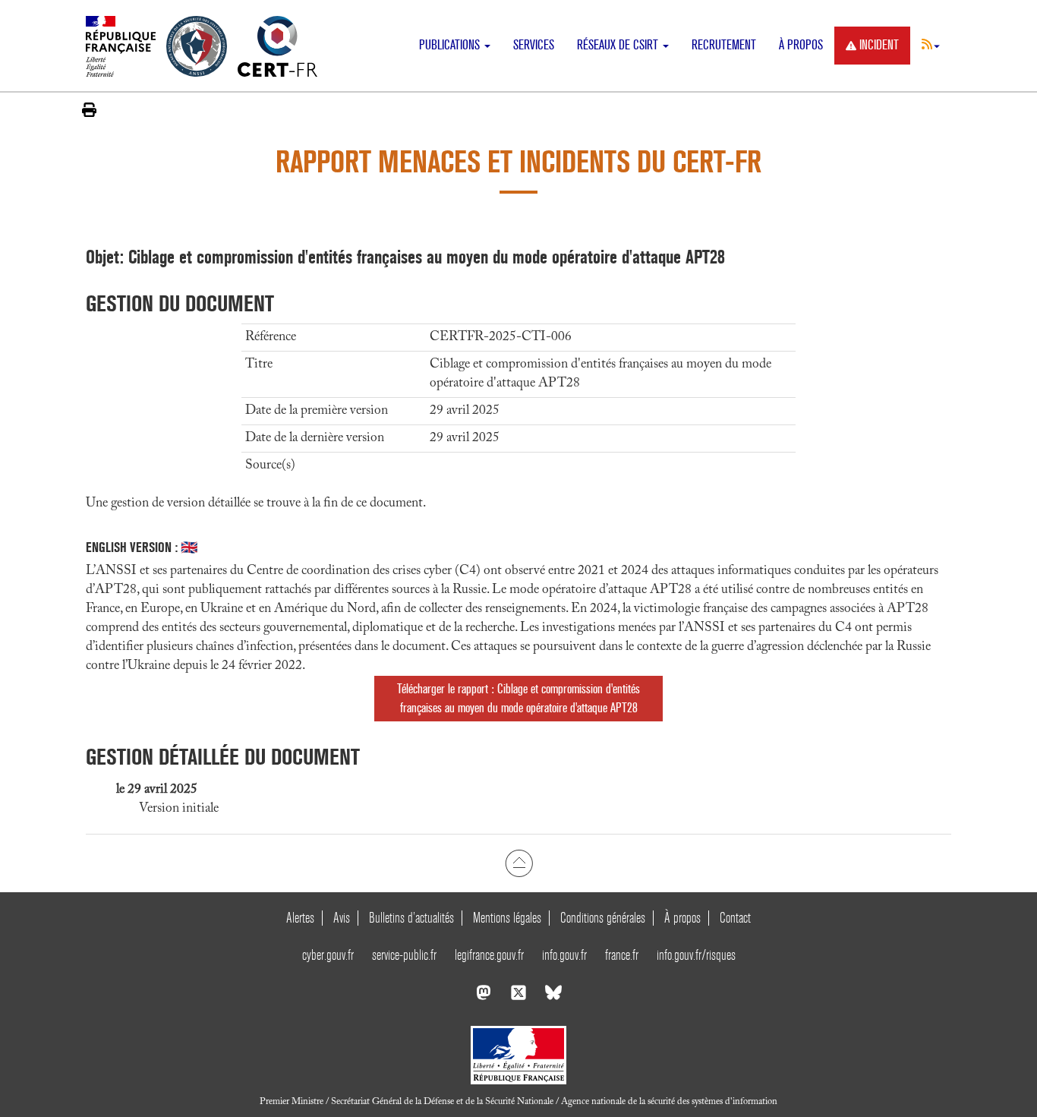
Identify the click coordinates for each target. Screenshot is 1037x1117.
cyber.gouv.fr (328, 955)
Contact (735, 917)
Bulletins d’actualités (411, 917)
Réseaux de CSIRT (619, 45)
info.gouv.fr (564, 955)
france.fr (621, 955)
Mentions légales (507, 917)
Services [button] (533, 45)
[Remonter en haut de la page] (519, 863)
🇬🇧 (189, 547)
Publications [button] (451, 45)
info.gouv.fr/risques (696, 955)
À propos (801, 45)
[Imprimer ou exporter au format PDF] (89, 109)
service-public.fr (404, 955)
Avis (341, 917)
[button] (930, 44)
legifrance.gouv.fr (489, 955)
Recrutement (724, 45)
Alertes (300, 917)
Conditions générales (602, 917)
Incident (879, 45)
